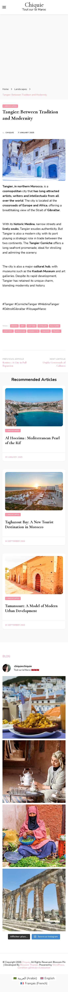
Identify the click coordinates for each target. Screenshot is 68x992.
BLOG (6, 656)
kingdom (20, 331)
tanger (46, 331)
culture (54, 326)
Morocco (33, 331)
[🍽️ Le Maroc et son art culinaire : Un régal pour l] (34, 707)
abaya (14, 326)
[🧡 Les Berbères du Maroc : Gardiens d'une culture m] (34, 771)
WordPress (58, 964)
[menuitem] (25, 978)
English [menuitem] (49, 978)
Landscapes (10, 106)
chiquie (10, 133)
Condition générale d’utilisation (34, 967)
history (8, 331)
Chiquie (34, 5)
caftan (31, 326)
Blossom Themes (29, 964)
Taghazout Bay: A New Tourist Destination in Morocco (29, 524)
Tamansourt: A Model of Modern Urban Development (31, 608)
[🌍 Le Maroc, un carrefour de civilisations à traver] (34, 900)
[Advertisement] (34, 50)
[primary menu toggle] (4, 7)
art (23, 326)
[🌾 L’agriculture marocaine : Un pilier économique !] (34, 835)
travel (56, 331)
